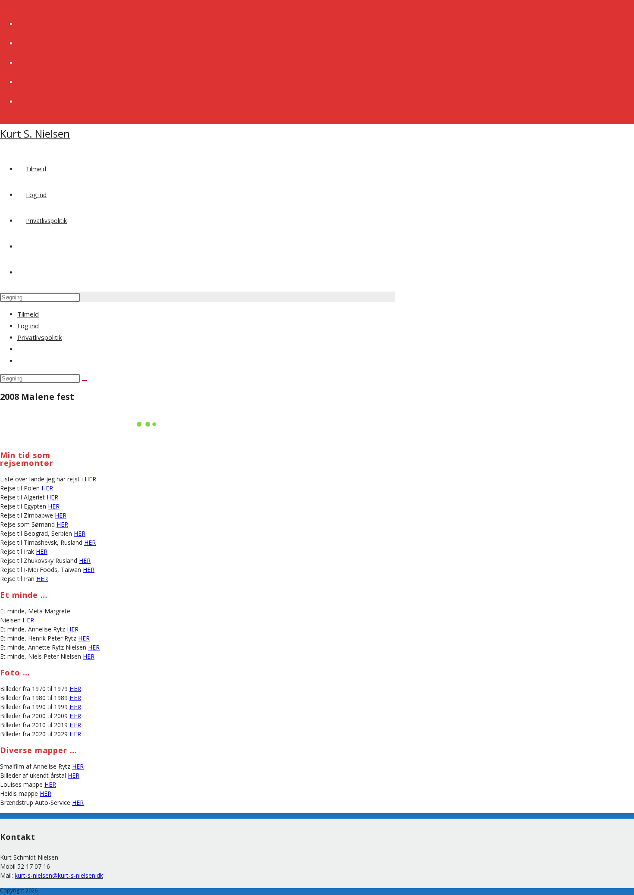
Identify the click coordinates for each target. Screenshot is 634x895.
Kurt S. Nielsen (35, 133)
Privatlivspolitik (39, 337)
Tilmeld (28, 314)
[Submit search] (85, 380)
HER (90, 479)
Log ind (28, 325)
